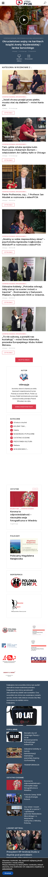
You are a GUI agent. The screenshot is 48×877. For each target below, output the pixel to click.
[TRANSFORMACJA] (14, 769)
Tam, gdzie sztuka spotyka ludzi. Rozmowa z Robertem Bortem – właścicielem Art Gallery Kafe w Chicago (24, 150)
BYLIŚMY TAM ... (15, 509)
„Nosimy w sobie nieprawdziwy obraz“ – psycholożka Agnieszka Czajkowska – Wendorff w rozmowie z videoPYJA (23, 242)
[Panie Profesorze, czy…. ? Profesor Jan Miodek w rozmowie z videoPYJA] (24, 177)
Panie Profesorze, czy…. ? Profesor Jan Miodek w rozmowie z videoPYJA (23, 196)
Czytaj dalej (8, 112)
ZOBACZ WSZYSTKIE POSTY (24, 407)
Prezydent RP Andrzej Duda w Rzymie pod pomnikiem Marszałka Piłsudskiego (23, 855)
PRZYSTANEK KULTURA (24, 38)
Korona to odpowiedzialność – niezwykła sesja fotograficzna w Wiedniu (23, 516)
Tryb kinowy (29, 59)
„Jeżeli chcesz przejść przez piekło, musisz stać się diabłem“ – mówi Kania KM (23, 102)
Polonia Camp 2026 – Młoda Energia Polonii (32, 797)
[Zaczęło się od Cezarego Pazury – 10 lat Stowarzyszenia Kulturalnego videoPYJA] (14, 737)
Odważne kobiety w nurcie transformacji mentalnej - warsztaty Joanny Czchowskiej (32, 754)
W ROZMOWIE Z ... (38, 38)
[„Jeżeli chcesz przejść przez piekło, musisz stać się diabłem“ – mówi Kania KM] (24, 82)
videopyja (14, 51)
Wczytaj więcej (24, 360)
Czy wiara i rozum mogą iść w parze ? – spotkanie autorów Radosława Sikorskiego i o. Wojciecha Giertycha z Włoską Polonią (32, 815)
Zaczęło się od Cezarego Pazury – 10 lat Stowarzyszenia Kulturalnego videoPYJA (32, 739)
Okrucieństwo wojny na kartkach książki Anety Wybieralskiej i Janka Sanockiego (22, 44)
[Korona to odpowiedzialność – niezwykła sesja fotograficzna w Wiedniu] (24, 499)
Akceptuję (8, 873)
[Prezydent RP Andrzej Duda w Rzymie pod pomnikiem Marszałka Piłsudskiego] (24, 840)
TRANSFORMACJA (31, 765)
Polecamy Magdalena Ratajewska (22, 557)
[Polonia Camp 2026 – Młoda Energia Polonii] (14, 798)
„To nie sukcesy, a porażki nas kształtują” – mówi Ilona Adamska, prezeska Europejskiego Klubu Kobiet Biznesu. (22, 341)
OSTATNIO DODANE (10, 38)
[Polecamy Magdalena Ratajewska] (24, 546)
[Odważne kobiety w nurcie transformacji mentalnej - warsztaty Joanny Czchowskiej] (14, 753)
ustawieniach (7, 869)
